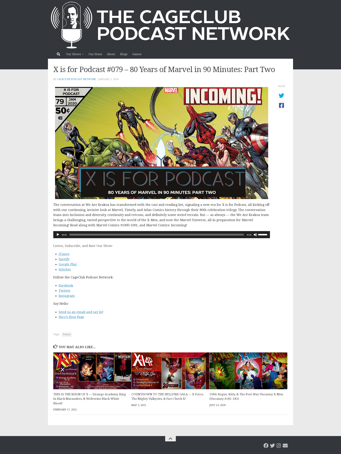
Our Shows (73, 54)
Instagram (67, 296)
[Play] (58, 234)
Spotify (64, 259)
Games (136, 54)
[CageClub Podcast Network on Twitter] (272, 445)
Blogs (123, 54)
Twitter (65, 290)
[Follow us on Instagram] (278, 445)
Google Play (68, 264)
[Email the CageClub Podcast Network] (285, 445)
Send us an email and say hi (80, 312)
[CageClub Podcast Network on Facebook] (266, 445)
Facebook (66, 285)
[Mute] (255, 234)
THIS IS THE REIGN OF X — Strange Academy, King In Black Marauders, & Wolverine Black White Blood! (89, 398)
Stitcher (65, 269)
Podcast (67, 334)
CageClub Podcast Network (76, 79)
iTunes (64, 254)
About (111, 54)
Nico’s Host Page (71, 317)
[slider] (263, 234)
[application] (161, 234)
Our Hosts (95, 54)
